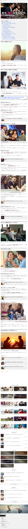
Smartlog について (3, 517)
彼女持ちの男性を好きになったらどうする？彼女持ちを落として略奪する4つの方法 (13, 434)
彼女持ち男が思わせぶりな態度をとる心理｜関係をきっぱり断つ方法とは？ (11, 98)
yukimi (1, 13)
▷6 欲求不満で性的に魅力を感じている (7, 31)
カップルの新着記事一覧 (14, 501)
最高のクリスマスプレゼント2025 (5, 523)
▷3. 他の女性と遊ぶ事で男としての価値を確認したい (9, 27)
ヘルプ (2, 520)
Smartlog (1, 2)
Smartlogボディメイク (4, 525)
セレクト (2, 526)
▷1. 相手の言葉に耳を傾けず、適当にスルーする (8, 36)
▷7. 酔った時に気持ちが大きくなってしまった (8, 32)
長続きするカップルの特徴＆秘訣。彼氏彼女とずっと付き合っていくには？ (12, 497)
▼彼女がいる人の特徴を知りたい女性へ (7, 22)
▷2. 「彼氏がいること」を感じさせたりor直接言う (8, 37)
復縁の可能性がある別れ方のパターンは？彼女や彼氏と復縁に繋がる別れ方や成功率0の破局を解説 (15, 490)
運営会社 (2, 518)
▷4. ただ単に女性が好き (5, 28)
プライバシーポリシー (4, 519)
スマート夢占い (3, 524)
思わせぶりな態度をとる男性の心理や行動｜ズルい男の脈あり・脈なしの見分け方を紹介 (13, 97)
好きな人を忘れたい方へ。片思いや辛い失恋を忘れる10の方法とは (11, 441)
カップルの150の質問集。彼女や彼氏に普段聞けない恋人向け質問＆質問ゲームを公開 (14, 472)
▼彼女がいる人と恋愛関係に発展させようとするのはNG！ (9, 33)
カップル (9, 2)
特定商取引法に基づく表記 (4, 521)
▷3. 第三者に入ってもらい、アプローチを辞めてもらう (9, 38)
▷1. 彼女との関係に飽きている (6, 24)
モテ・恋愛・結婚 (5, 2)
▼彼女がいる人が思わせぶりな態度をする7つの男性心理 (9, 23)
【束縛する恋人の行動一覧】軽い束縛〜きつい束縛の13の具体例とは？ (12, 476)
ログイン (1, 1)
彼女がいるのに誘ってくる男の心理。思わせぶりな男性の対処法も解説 (12, 445)
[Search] (27, 0)
